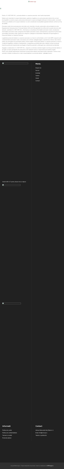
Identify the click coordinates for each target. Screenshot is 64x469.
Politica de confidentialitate (9, 432)
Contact (38, 80)
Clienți (37, 78)
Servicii (37, 70)
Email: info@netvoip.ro (41, 432)
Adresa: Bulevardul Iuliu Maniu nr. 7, (45, 430)
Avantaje (38, 73)
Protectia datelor (6, 438)
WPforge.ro (50, 465)
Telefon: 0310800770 (41, 435)
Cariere (37, 75)
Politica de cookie (7, 430)
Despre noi (38, 68)
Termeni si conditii (7, 435)
